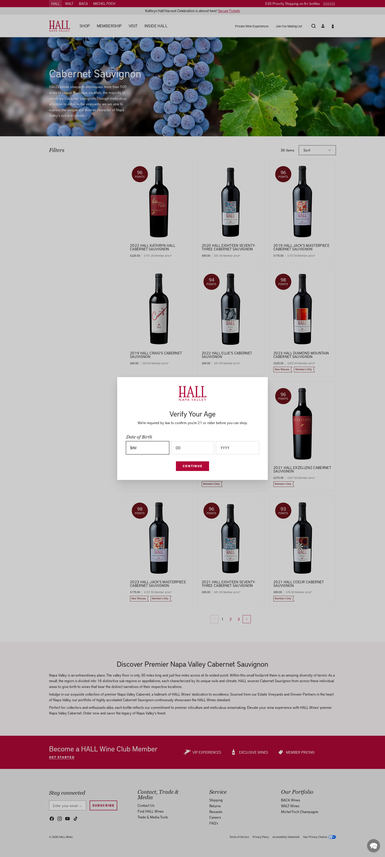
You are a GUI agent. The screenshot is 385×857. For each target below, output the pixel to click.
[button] (373, 845)
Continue (192, 466)
